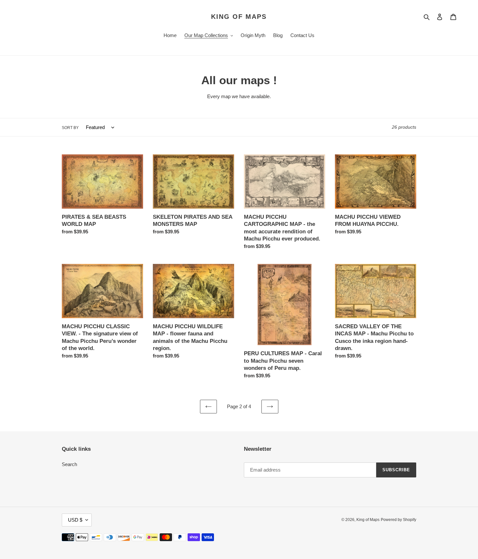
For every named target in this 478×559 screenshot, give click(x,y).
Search (69, 464)
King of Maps (239, 16)
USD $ (75, 520)
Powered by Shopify (398, 519)
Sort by (70, 127)
